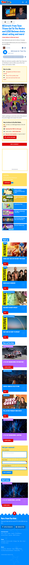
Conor (23, 541)
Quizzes (10, 535)
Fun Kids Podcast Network (7, 550)
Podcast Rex (17, 550)
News (2, 533)
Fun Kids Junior (5, 543)
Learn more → (8, 367)
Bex (21, 541)
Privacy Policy (19, 549)
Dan (18, 541)
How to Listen (9, 541)
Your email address (6, 466)
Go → (5, 264)
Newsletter (21, 527)
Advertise (9, 549)
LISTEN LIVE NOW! (10, 137)
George (15, 541)
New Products (16, 535)
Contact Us (3, 549)
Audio (9, 533)
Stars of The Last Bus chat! (12, 75)
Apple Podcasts (8, 527)
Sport (5, 533)
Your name (4, 460)
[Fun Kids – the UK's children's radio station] (7, 2)
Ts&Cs (13, 549)
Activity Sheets (4, 535)
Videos (12, 533)
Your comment (5, 450)
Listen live (7, 182)
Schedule (3, 541)
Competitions (18, 533)
